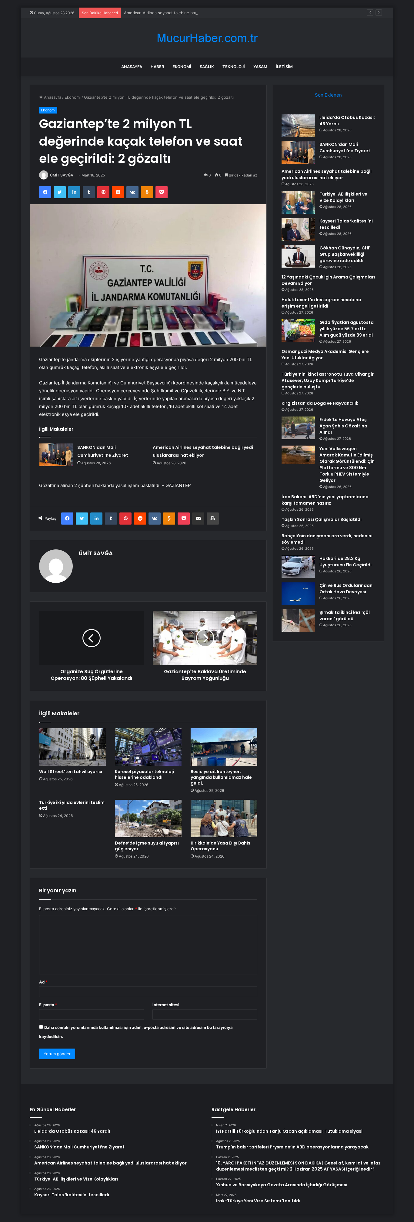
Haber (157, 66)
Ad (43, 982)
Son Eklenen (328, 95)
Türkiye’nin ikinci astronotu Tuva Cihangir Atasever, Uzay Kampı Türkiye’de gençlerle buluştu (328, 380)
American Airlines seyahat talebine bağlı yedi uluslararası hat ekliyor (188, 12)
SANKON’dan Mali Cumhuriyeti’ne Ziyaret (344, 147)
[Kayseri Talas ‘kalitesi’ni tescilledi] (298, 229)
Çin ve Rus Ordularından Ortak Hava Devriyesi (345, 588)
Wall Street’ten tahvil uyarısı (70, 772)
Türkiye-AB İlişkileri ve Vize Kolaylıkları (343, 197)
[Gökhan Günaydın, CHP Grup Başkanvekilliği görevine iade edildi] (298, 256)
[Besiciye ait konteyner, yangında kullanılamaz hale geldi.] (224, 747)
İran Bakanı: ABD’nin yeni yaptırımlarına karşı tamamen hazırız (325, 500)
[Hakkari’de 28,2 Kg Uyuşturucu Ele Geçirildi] (298, 566)
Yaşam (260, 66)
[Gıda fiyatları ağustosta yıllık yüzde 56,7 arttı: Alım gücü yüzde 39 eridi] (298, 330)
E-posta (48, 1004)
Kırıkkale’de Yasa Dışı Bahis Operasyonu (220, 846)
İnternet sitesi (165, 1004)
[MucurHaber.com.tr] (207, 38)
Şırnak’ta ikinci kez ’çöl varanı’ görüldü (344, 615)
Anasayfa (131, 66)
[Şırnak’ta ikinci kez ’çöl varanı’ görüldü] (298, 620)
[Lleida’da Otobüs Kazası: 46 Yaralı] (298, 125)
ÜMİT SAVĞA (61, 175)
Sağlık (207, 66)
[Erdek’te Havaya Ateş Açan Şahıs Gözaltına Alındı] (298, 428)
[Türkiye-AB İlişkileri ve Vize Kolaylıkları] (298, 202)
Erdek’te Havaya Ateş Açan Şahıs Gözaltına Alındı (343, 426)
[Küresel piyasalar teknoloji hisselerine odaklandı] (148, 747)
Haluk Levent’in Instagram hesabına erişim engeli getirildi (321, 303)
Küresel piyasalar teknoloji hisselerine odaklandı (144, 774)
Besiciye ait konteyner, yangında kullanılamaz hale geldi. (221, 777)
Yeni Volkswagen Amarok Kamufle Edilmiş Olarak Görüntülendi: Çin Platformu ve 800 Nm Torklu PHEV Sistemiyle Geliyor (347, 464)
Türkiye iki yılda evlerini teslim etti (72, 805)
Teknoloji (233, 66)
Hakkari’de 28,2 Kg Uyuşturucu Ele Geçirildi (345, 561)
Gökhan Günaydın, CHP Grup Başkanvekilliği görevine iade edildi (345, 254)
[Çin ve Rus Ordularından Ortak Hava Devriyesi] (298, 593)
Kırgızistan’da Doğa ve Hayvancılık (320, 403)
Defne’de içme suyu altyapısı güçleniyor (147, 846)
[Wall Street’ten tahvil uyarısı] (72, 747)
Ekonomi (181, 66)
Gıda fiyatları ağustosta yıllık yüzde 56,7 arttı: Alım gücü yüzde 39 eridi (346, 328)
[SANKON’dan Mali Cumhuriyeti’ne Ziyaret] (56, 454)
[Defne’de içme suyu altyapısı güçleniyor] (148, 818)
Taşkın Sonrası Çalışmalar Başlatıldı (322, 519)
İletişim (284, 66)
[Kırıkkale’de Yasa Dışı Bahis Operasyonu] (224, 818)
